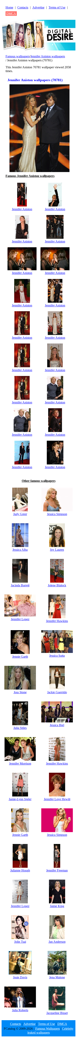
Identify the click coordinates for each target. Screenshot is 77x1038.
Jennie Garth (20, 656)
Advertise (38, 7)
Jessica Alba (20, 549)
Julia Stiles (20, 728)
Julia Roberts (20, 1010)
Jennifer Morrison (20, 763)
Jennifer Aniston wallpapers (47, 56)
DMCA (11, 13)
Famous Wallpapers (47, 1028)
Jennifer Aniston (22, 209)
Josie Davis (20, 977)
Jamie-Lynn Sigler (20, 799)
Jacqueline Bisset (57, 1013)
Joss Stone (20, 692)
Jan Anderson (57, 941)
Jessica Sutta (57, 655)
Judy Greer (20, 514)
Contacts (22, 7)
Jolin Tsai (20, 941)
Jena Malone (57, 977)
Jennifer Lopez (20, 619)
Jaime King (57, 906)
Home (9, 7)
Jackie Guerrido (57, 692)
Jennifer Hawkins (57, 621)
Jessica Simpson (57, 514)
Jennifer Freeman (57, 870)
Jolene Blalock (57, 585)
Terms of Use (57, 7)
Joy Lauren (57, 549)
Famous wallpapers (18, 56)
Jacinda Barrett (20, 585)
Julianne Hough (20, 870)
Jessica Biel (57, 725)
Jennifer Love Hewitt (57, 799)
